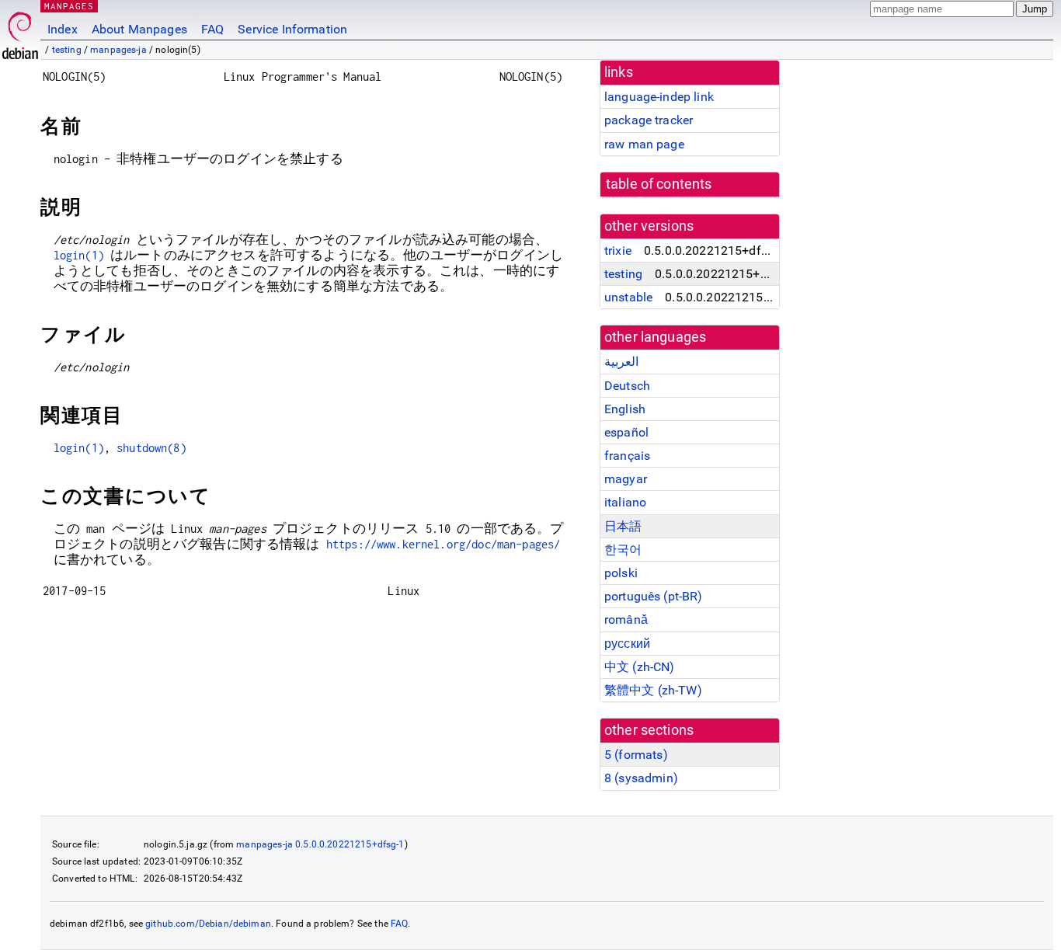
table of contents (659, 184)
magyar (625, 479)
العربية (621, 361)
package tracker (648, 120)
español (626, 432)
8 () (641, 778)
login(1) (79, 255)
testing (67, 49)
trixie (617, 250)
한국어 (623, 549)
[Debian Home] (20, 31)
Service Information (292, 29)
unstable (628, 297)
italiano (625, 502)
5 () (636, 754)
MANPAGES (69, 6)
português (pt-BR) (653, 596)
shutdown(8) (151, 447)
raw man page (644, 144)
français (627, 455)
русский (627, 643)
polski (621, 572)
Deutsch (627, 385)
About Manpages (139, 29)
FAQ (212, 29)
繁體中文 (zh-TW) (653, 690)
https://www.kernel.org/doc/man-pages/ (443, 544)
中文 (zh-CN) (639, 666)
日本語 (623, 526)
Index (62, 29)
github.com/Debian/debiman (208, 923)
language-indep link (659, 96)
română (626, 619)
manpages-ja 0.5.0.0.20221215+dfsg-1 (320, 844)
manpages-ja (118, 49)
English (624, 409)
